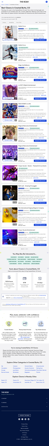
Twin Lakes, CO (40, 380)
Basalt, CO (4, 380)
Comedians (4, 368)
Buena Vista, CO (40, 382)
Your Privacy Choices (24, 430)
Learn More (41, 38)
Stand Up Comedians (35, 263)
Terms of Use (24, 426)
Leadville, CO (28, 382)
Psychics (20, 263)
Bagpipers (27, 372)
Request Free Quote (40, 40)
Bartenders (16, 372)
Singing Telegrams (31, 259)
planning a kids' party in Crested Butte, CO (15, 304)
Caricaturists (14, 257)
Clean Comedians (13, 263)
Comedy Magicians (12, 261)
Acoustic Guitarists (29, 368)
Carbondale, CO (17, 382)
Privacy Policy (24, 424)
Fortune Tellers (26, 263)
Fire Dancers (39, 259)
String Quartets (40, 366)
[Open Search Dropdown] (47, 2)
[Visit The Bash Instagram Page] (19, 419)
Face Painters (21, 257)
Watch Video (9, 39)
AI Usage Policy (24, 437)
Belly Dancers (21, 261)
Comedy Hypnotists (36, 261)
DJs (2, 366)
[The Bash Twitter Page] (28, 419)
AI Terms (24, 434)
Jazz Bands (16, 370)
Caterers (15, 366)
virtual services (42, 295)
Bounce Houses (5, 372)
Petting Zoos (39, 368)
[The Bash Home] (24, 2)
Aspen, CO (4, 382)
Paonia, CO (16, 380)
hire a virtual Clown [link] (18, 297)
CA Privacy (24, 432)
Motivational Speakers (30, 370)
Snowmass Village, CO (30, 380)
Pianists (38, 372)
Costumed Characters (11, 259)
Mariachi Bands (29, 366)
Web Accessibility (24, 428)
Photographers (16, 368)
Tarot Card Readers (22, 259)
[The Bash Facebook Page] (22, 419)
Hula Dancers (28, 261)
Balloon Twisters (34, 257)
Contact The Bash (24, 415)
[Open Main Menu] (2, 2)
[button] (24, 398)
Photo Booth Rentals (41, 370)
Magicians (27, 257)
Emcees (3, 370)
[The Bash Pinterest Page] (25, 419)
